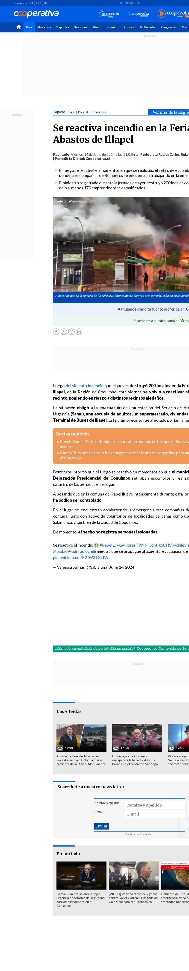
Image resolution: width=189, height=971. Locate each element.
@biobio (60, 551)
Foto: (60, 201)
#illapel (106, 544)
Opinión (112, 27)
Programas (169, 27)
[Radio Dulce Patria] (109, 14)
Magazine (44, 27)
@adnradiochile (82, 551)
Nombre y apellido (107, 803)
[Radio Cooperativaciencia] (138, 14)
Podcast (129, 27)
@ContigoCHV (158, 544)
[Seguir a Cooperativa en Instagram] (44, 3)
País (29, 27)
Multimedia (148, 27)
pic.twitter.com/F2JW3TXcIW (80, 557)
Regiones (80, 27)
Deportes (62, 27)
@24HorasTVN (130, 544)
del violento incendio (84, 385)
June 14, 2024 (121, 567)
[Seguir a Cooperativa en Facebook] (32, 3)
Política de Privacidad (139, 834)
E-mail (98, 812)
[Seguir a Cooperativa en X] (38, 3)
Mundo (97, 27)
